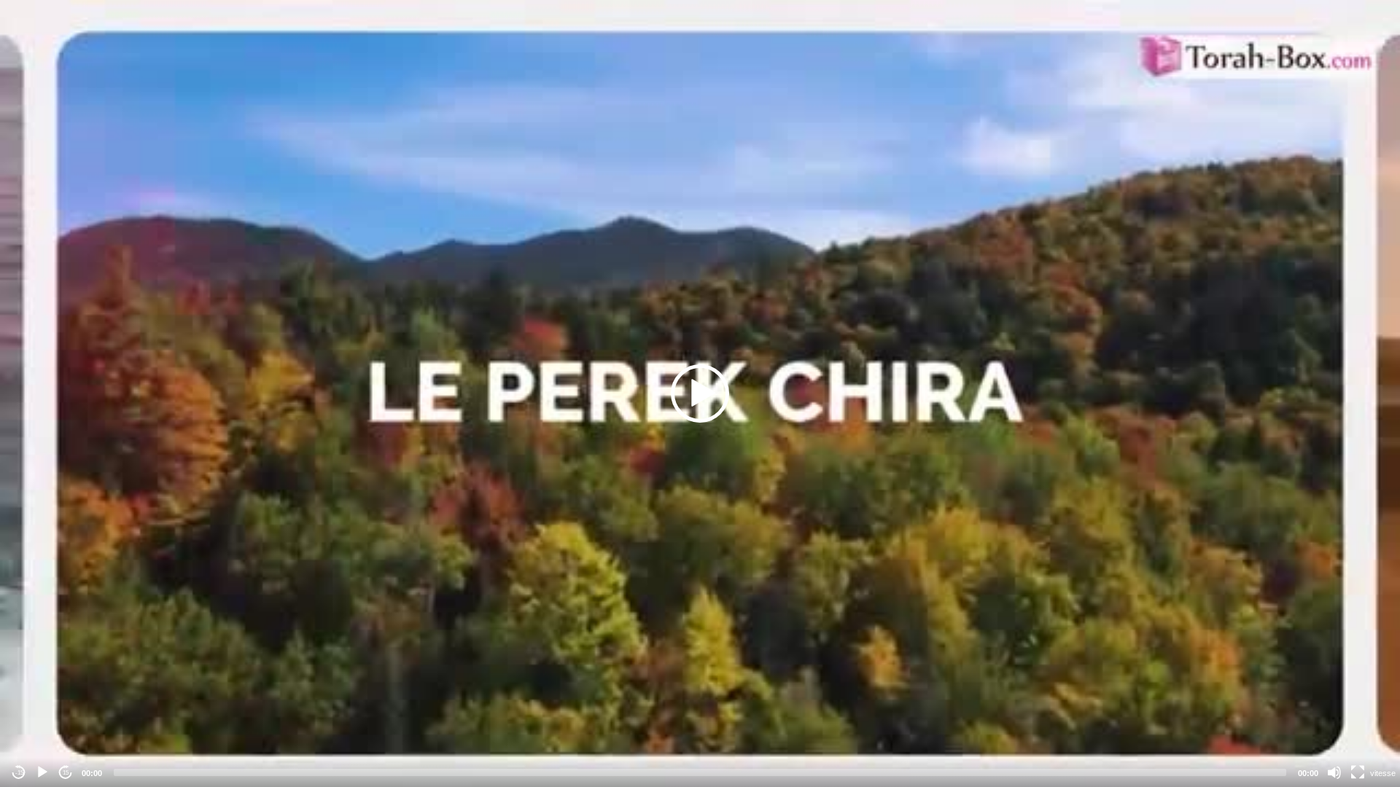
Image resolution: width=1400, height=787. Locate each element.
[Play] (42, 772)
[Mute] (1334, 772)
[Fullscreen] (1357, 772)
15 (66, 773)
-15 (19, 773)
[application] (700, 393)
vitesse (1383, 773)
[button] (700, 393)
